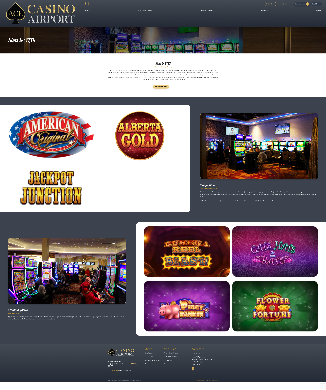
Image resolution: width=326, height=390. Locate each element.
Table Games (149, 356)
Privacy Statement (213, 380)
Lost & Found (168, 360)
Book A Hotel (270, 4)
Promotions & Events (206, 10)
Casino (86, 10)
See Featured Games (161, 86)
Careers (318, 10)
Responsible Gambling (124, 370)
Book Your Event (285, 4)
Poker (147, 364)
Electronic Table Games (152, 360)
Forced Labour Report (201, 380)
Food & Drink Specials (145, 10)
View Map (133, 363)
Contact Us (264, 10)
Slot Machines (149, 353)
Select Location (300, 4)
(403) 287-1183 (196, 354)
